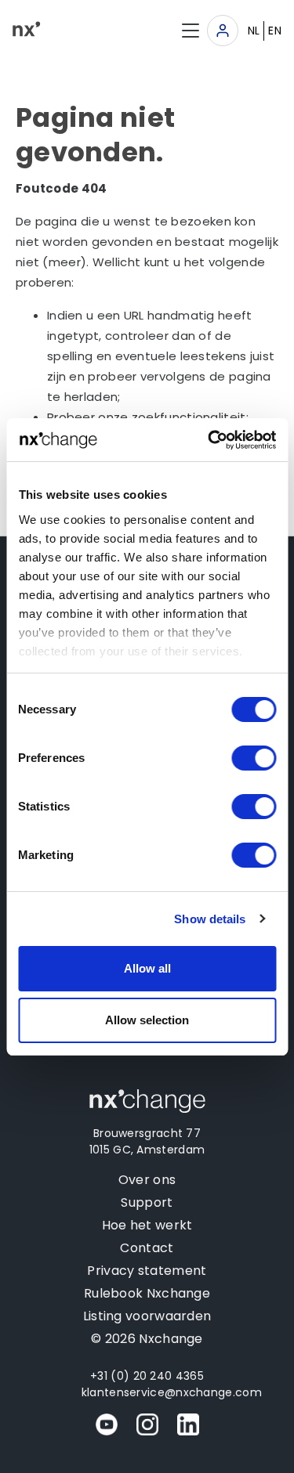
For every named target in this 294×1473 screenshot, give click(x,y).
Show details (209, 919)
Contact (146, 1248)
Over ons (147, 1180)
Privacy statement (146, 1271)
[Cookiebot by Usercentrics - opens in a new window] (209, 440)
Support (146, 1202)
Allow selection (147, 1020)
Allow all (147, 968)
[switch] (253, 758)
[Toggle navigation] (222, 30)
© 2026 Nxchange (147, 1339)
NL (254, 30)
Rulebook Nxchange (147, 1293)
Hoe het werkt (147, 1225)
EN (274, 30)
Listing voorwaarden (147, 1316)
